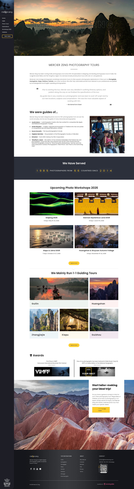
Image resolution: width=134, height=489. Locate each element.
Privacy (82, 469)
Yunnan (63, 469)
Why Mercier (83, 459)
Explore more (74, 263)
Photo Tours (5, 24)
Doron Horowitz (37, 131)
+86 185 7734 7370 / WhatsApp (106, 462)
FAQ (81, 466)
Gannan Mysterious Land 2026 (96, 217)
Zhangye (63, 474)
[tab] (70, 456)
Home (3, 18)
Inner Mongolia (64, 476)
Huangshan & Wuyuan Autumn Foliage (96, 250)
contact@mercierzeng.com (106, 459)
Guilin (3, 21)
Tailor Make (7, 36)
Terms (81, 471)
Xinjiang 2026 (51, 217)
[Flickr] (40, 469)
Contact (82, 462)
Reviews (82, 464)
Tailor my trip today (102, 409)
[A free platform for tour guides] (108, 484)
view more (51, 365)
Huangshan (64, 462)
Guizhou (63, 471)
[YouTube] (37, 469)
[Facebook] (31, 469)
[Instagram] (34, 469)
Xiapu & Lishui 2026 (51, 250)
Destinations (5, 26)
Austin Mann (36, 122)
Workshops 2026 (6, 29)
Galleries (4, 32)
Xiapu (62, 466)
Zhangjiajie (63, 464)
